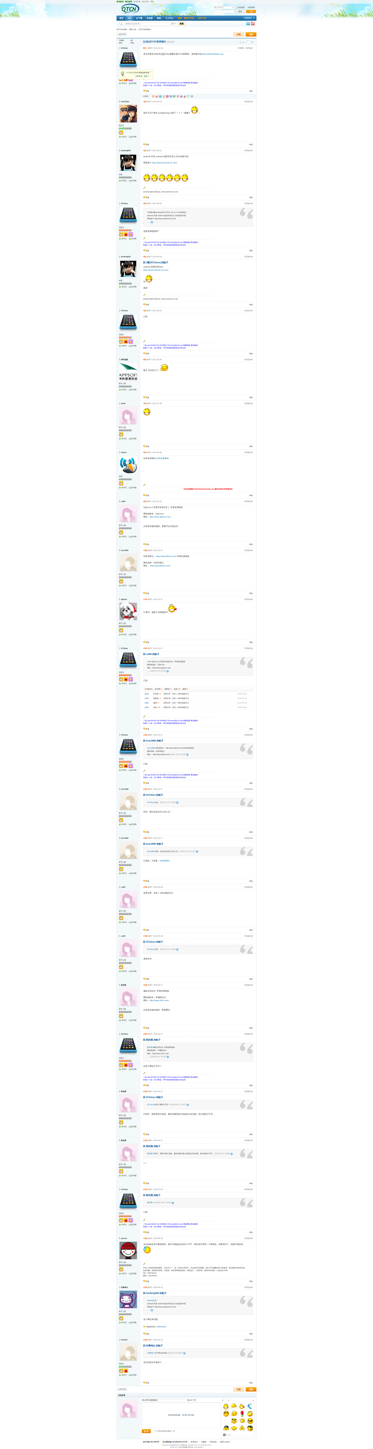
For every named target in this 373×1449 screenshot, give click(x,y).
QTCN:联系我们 (145, 29)
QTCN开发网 (122, 29)
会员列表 (136, 2)
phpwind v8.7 (175, 1445)
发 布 (146, 1431)
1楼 (144, 102)
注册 (251, 11)
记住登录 (241, 7)
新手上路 (122, 383)
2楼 (144, 151)
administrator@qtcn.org (212, 54)
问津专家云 (165, 861)
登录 (240, 11)
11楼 (145, 599)
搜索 (182, 23)
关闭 (150, 72)
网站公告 (132, 29)
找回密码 (251, 7)
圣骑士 (121, 1364)
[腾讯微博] (248, 24)
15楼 (145, 838)
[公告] (146, 41)
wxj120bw (125, 102)
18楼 (145, 985)
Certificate (183, 1445)
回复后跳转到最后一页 (166, 1431)
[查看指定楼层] (252, 42)
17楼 (145, 936)
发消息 (134, 83)
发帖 (251, 34)
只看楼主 (240, 48)
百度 (181, 96)
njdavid (124, 599)
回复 (239, 34)
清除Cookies (225, 1442)
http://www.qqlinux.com (160, 517)
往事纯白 (124, 1287)
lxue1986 (125, 550)
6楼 (144, 360)
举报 (251, 91)
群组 (159, 18)
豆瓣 (174, 96)
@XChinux (161, 1327)
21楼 (145, 1140)
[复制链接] (171, 42)
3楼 (144, 203)
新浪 (157, 96)
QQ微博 (160, 96)
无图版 (203, 1442)
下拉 (233, 7)
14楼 (145, 789)
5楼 (144, 311)
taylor (123, 403)
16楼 (145, 887)
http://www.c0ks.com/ (159, 1000)
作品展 (150, 18)
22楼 (145, 1189)
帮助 (152, 2)
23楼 (145, 1238)
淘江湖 (153, 96)
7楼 (144, 403)
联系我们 (194, 1442)
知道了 (146, 76)
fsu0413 (124, 1340)
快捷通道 (247, 18)
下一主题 (243, 42)
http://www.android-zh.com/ (164, 163)
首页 (121, 18)
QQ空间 (164, 96)
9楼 (144, 501)
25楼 (145, 1340)
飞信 (192, 96)
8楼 (144, 452)
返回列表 (122, 34)
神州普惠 (124, 360)
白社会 (188, 96)
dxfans (124, 452)
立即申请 (138, 76)
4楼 (144, 257)
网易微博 (178, 96)
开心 (167, 96)
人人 (171, 96)
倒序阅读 (249, 48)
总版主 (121, 227)
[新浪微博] (253, 24)
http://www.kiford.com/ (166, 556)
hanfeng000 (126, 151)
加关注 (124, 83)
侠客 (120, 174)
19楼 (145, 1034)
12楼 (145, 648)
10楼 (145, 550)
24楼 (145, 1287)
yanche (124, 1238)
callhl (123, 501)
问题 (162, 54)
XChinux (124, 48)
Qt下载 (139, 18)
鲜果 (185, 96)
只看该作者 (248, 102)
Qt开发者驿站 (162, 458)
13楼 (145, 735)
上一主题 (241, 42)
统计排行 (145, 2)
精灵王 (121, 125)
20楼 (145, 1091)
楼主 (145, 48)
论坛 (130, 18)
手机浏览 (213, 1442)
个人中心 (169, 18)
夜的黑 (123, 985)
